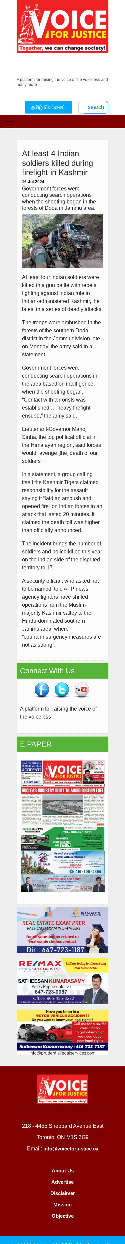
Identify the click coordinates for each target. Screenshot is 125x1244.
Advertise (62, 1182)
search (96, 107)
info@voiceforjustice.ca (70, 1148)
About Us (63, 1170)
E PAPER (36, 744)
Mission (62, 1204)
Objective (63, 1216)
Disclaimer (62, 1193)
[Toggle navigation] (9, 121)
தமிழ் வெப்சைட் (48, 107)
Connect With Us (47, 671)
